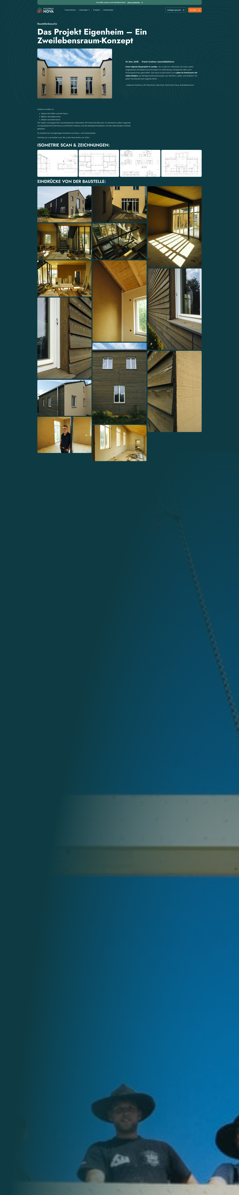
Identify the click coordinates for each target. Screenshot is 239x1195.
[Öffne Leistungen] (89, 10)
